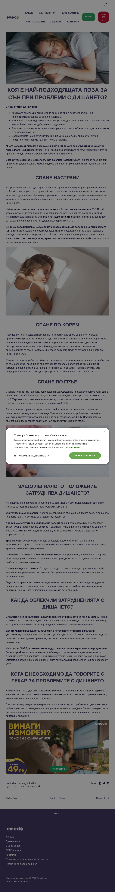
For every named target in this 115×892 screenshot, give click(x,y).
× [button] (104, 431)
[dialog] (57, 446)
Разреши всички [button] (85, 455)
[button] (31, 455)
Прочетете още (72, 447)
